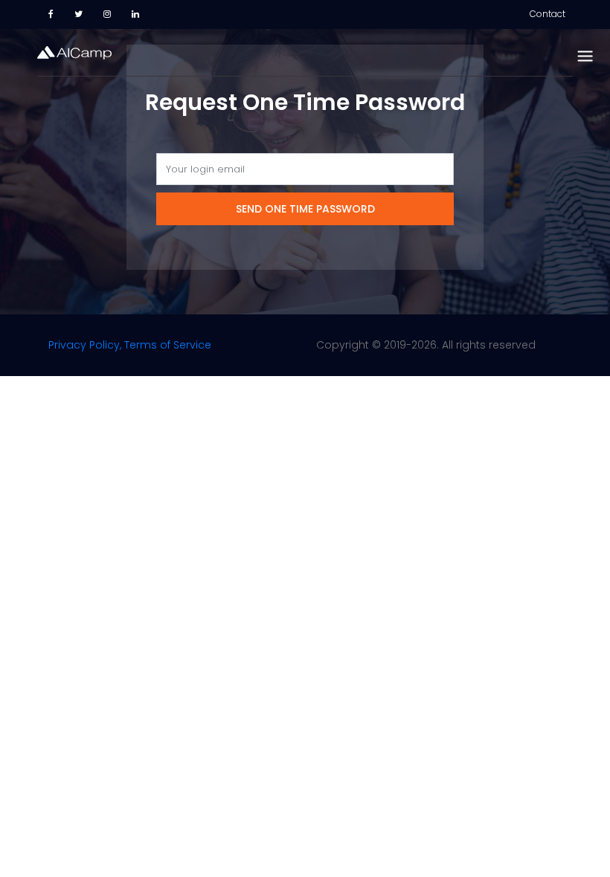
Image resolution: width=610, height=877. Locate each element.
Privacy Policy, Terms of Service (129, 344)
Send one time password (305, 208)
